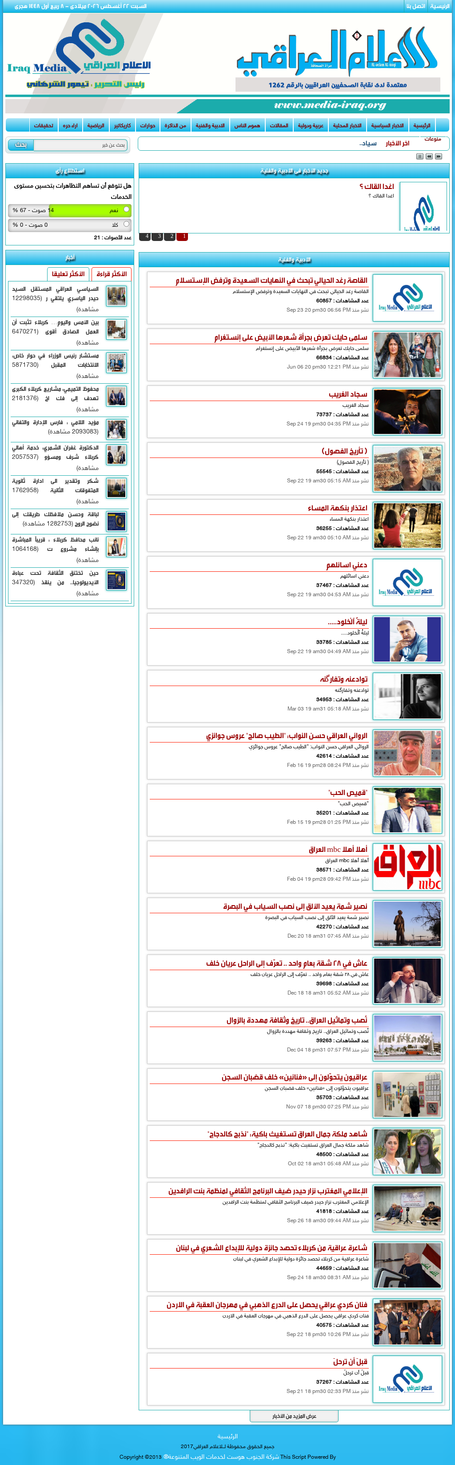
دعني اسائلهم (346, 565)
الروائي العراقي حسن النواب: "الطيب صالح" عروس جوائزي (286, 735)
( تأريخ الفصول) (344, 451)
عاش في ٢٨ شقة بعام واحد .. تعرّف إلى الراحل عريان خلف (286, 963)
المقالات (279, 126)
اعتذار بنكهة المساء (337, 508)
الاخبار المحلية (347, 126)
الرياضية (96, 126)
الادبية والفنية (210, 126)
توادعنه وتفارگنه (343, 679)
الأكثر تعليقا (68, 274)
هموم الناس (247, 126)
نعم (114, 210)
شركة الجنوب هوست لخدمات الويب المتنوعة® (220, 1457)
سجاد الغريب (348, 394)
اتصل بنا (416, 6)
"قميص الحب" (347, 792)
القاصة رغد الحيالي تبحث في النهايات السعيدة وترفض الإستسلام (271, 280)
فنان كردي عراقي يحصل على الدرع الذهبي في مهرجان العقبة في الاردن (267, 1304)
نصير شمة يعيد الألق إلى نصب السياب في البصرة (295, 906)
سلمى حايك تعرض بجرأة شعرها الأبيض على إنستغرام (290, 337)
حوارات (147, 126)
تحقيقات (43, 126)
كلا (115, 225)
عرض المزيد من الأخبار (294, 1416)
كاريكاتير (122, 126)
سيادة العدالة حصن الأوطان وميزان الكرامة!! (321, 143)
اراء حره (70, 126)
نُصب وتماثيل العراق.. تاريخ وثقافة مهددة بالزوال (297, 1020)
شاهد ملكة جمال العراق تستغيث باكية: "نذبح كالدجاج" (287, 1134)
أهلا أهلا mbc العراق (338, 849)
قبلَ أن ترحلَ (350, 1361)
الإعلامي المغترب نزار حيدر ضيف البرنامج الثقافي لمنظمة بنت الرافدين (267, 1191)
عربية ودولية (310, 126)
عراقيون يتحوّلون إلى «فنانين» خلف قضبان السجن (294, 1077)
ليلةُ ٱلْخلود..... (347, 622)
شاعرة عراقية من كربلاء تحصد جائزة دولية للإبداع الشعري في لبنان (271, 1248)
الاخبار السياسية (387, 126)
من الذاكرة (175, 126)
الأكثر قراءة (111, 274)
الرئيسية (440, 6)
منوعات (433, 139)
